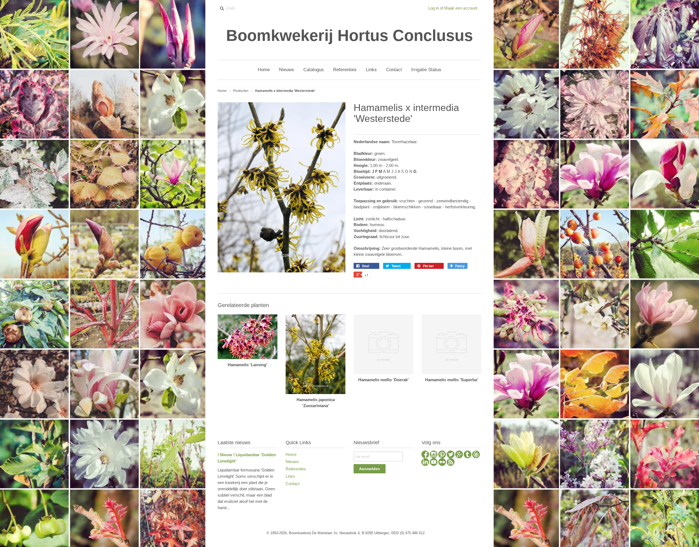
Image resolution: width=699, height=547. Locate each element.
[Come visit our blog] (468, 455)
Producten (240, 91)
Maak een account (460, 8)
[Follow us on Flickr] (442, 462)
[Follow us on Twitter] (451, 455)
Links (290, 476)
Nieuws (292, 461)
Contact (293, 483)
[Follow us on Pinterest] (442, 455)
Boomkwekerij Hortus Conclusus (349, 35)
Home (291, 454)
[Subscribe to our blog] (451, 462)
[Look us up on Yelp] (476, 455)
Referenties (296, 469)
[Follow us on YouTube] (434, 462)
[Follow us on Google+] (459, 455)
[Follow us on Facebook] (425, 455)
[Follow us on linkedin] (425, 462)
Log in (433, 8)
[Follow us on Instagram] (434, 455)
